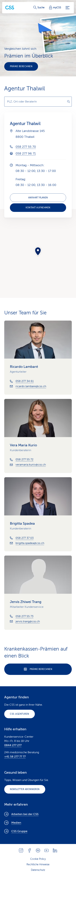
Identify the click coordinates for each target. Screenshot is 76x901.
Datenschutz (38, 870)
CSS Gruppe (19, 831)
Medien (16, 822)
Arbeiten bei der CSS (25, 814)
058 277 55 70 (26, 146)
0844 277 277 (13, 745)
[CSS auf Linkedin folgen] (55, 850)
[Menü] (67, 8)
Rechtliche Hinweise (38, 864)
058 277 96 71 (26, 153)
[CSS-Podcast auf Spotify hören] (38, 850)
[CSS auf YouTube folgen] (46, 850)
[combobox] (38, 102)
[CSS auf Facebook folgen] (29, 850)
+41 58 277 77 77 (15, 756)
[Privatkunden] (9, 7)
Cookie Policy (38, 859)
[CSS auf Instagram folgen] (21, 850)
